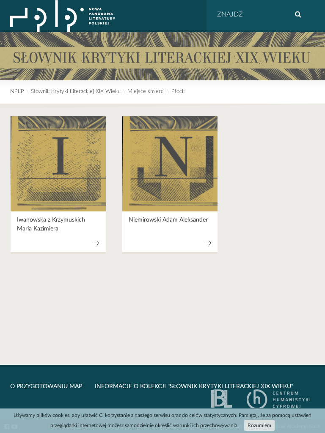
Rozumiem (259, 425)
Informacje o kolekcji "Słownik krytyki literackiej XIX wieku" (194, 386)
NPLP (17, 91)
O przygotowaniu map (46, 386)
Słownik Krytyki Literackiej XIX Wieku (76, 91)
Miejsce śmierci (146, 91)
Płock (178, 91)
